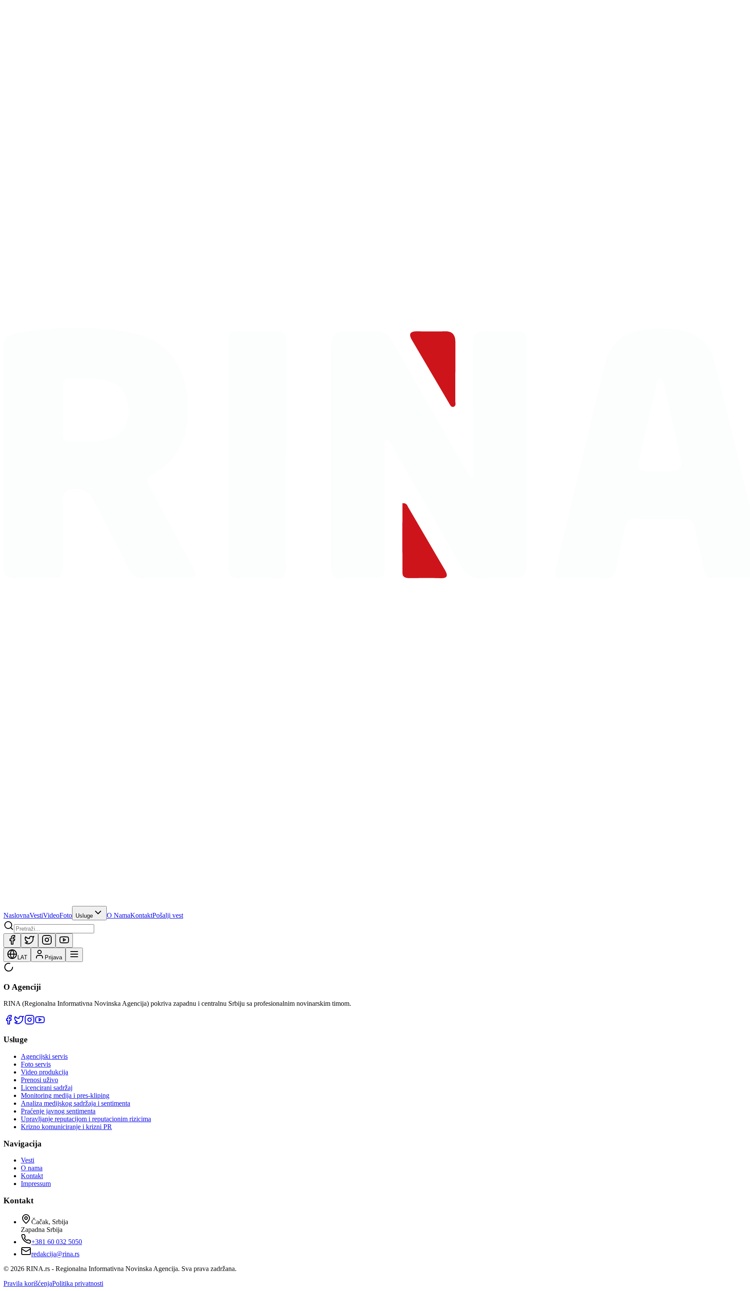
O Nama (118, 915)
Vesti (36, 915)
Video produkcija (44, 1072)
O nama (32, 1168)
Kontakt (141, 915)
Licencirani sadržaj (46, 1087)
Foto (65, 915)
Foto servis (36, 1064)
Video (51, 915)
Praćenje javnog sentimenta (58, 1111)
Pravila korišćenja (27, 1283)
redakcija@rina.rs (55, 1254)
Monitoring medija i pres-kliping (65, 1095)
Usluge (84, 915)
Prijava (53, 957)
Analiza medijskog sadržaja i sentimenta (75, 1103)
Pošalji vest (167, 915)
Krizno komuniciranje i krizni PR (66, 1126)
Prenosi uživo (39, 1080)
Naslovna (16, 915)
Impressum (36, 1183)
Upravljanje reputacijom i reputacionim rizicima (86, 1119)
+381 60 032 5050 (56, 1241)
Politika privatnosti (77, 1283)
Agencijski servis (44, 1056)
